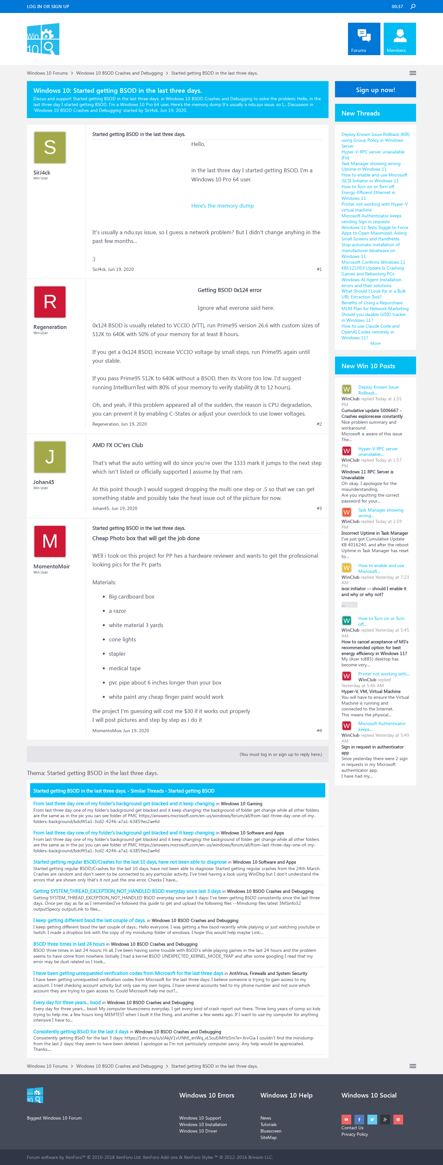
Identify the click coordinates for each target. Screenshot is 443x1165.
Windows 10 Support (200, 1118)
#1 (319, 269)
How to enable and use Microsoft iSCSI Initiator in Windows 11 (374, 178)
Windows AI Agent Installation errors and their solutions (371, 282)
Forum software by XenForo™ (84, 1157)
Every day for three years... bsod (67, 1002)
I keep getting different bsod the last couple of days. (89, 920)
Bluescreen (270, 1131)
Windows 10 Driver (198, 1131)
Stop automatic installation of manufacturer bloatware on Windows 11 (370, 250)
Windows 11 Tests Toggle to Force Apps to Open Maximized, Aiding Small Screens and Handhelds (374, 233)
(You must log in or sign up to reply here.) (281, 754)
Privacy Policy (354, 1134)
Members (396, 50)
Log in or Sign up (48, 6)
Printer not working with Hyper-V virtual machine (374, 207)
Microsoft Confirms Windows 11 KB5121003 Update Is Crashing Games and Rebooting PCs (373, 268)
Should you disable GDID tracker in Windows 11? (373, 317)
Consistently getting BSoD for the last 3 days (80, 1031)
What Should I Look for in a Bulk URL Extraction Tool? (373, 294)
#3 (319, 508)
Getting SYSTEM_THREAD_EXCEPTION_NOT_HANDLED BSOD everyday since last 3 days (127, 891)
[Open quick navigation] (413, 73)
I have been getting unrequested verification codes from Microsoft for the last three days (128, 973)
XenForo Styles (198, 1157)
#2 (319, 424)
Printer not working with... (384, 674)
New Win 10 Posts (368, 365)
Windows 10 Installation (203, 1124)
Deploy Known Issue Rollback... (378, 390)
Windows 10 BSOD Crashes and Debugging (77, 110)
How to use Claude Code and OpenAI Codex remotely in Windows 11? (370, 332)
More (375, 343)
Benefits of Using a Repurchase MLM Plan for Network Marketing (375, 305)
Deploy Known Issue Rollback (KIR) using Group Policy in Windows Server (375, 140)
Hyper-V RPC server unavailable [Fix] (372, 155)
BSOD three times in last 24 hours (69, 943)
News (265, 1118)
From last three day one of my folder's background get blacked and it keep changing (124, 803)
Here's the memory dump (222, 205)
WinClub (350, 398)
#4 (319, 731)
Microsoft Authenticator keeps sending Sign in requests (371, 218)
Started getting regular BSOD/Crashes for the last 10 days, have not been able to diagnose (130, 861)
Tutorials (268, 1124)
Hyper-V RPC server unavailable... (378, 451)
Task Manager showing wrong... (380, 513)
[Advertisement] (141, 180)
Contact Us (352, 1127)
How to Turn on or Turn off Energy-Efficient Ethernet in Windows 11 (368, 192)
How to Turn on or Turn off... (381, 621)
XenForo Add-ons (160, 1157)
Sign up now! (375, 89)
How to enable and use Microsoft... (381, 568)
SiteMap (268, 1137)
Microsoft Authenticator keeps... (382, 726)
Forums (358, 50)
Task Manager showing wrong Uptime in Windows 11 (371, 166)
